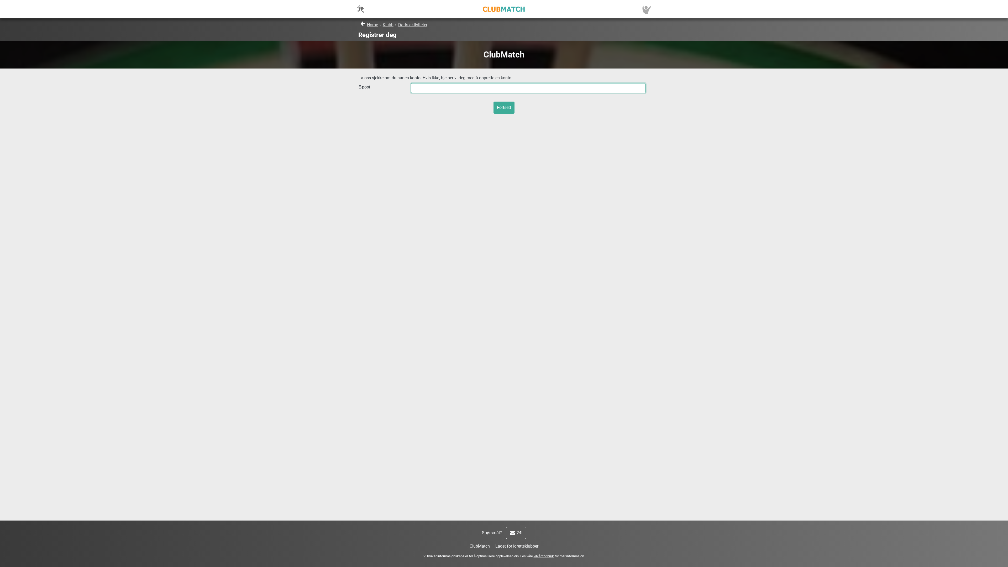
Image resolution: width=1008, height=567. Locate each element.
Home (372, 24)
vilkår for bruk (544, 556)
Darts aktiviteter (412, 24)
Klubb (388, 24)
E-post (364, 87)
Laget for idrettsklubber (516, 546)
